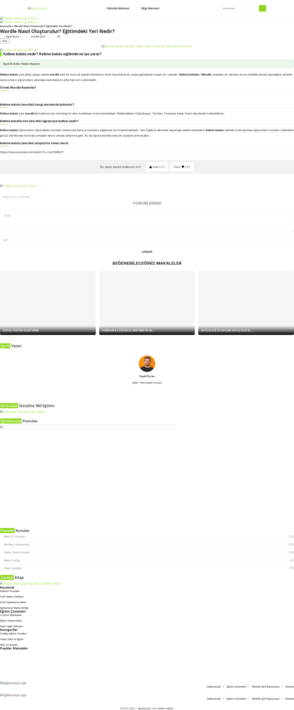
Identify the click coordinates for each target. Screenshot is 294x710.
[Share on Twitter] (36, 191)
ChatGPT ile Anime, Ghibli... (15, 660)
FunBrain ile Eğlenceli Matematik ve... (128, 330)
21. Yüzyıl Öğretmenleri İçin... (15, 666)
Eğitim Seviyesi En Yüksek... (15, 679)
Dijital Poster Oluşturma (21, 330)
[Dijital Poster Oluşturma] (48, 303)
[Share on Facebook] (29, 191)
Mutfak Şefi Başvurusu (266, 686)
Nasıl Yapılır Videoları (11, 626)
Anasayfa (5, 26)
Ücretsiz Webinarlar (11, 615)
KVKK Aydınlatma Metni (13, 602)
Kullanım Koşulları (9, 591)
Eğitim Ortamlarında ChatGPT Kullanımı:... (23, 654)
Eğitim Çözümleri (236, 686)
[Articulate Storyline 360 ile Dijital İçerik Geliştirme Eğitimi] (246, 303)
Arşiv (4, 41)
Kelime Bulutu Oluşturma (16, 197)
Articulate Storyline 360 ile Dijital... (227, 330)
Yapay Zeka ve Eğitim (12, 639)
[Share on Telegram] (66, 191)
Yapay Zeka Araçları (149, 552)
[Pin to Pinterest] (44, 191)
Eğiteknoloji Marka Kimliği (14, 608)
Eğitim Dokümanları (11, 621)
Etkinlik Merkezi (118, 8)
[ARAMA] (262, 8)
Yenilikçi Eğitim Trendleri (13, 633)
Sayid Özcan (13, 36)
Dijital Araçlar (149, 560)
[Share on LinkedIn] (51, 191)
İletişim (289, 686)
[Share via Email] (74, 191)
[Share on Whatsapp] (59, 191)
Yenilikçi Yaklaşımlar (149, 544)
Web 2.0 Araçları (149, 536)
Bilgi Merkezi (150, 8)
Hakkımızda (214, 686)
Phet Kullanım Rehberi (12, 673)
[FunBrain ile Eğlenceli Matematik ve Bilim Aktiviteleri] (147, 303)
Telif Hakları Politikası (11, 597)
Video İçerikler (149, 568)
